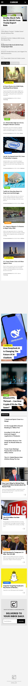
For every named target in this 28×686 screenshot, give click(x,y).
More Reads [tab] (5, 415)
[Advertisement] (14, 297)
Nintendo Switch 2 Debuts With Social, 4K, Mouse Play (13, 39)
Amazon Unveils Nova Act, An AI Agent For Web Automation (14, 52)
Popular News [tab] (14, 63)
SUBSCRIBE (21, 621)
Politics (7, 223)
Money (4, 15)
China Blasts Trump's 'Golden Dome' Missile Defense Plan (12, 32)
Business (8, 153)
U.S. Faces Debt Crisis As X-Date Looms (13, 58)
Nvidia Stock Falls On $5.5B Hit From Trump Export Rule (11, 21)
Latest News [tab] (5, 63)
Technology (8, 82)
